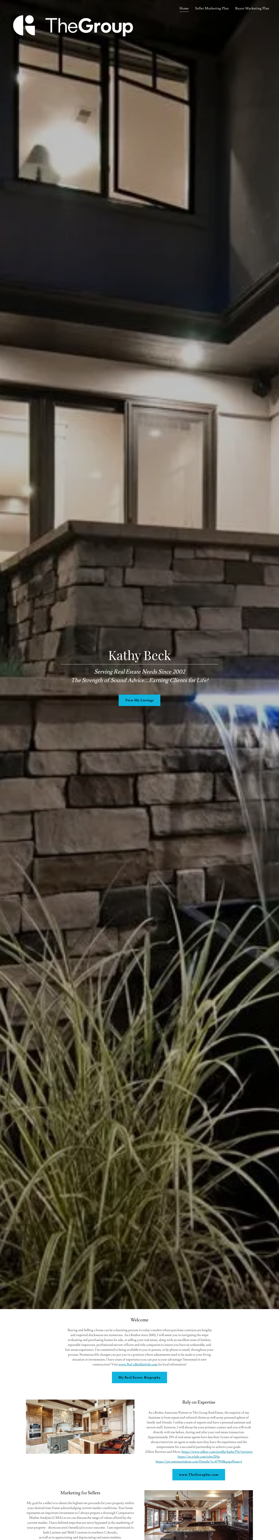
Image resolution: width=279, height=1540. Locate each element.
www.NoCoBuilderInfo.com (137, 1364)
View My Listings (139, 700)
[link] (73, 7)
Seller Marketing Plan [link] (212, 8)
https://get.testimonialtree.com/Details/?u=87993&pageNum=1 (199, 1462)
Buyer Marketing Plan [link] (252, 8)
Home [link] (184, 8)
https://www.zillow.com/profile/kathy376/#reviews (217, 1452)
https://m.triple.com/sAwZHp (199, 1457)
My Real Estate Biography (139, 1377)
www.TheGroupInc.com (198, 1475)
